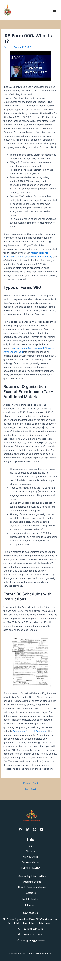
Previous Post (30, 783)
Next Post (30, 789)
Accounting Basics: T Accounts (29, 731)
